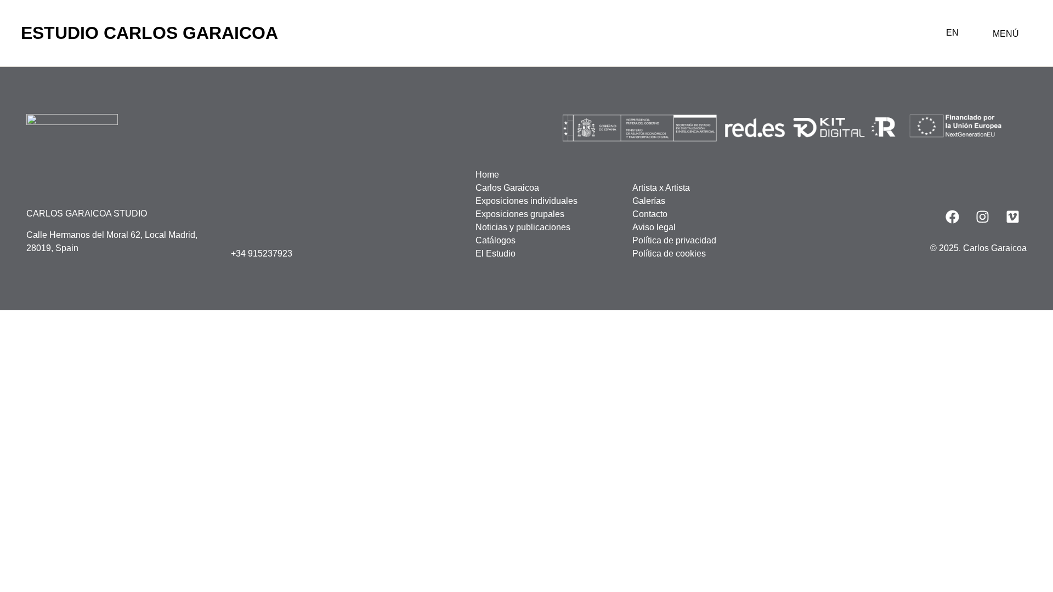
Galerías (648, 201)
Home (487, 174)
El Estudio (495, 253)
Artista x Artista (661, 187)
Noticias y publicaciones (522, 227)
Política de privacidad (674, 240)
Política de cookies (669, 253)
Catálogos (495, 240)
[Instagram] (983, 217)
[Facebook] (952, 217)
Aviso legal (654, 227)
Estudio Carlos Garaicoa (149, 33)
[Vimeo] (1013, 217)
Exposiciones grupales (519, 214)
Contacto (649, 214)
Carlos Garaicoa (507, 187)
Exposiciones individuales (526, 201)
